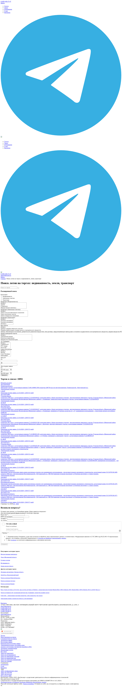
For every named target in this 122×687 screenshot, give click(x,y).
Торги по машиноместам (8, 658)
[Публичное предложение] (16, 338)
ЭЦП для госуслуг (6, 674)
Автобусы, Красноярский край (10, 575)
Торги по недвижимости (8, 655)
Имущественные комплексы (9, 554)
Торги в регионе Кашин (7, 584)
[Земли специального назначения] (14, 316)
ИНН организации (6, 516)
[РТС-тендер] (5, 346)
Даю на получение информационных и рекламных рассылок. (29, 540)
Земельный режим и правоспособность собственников (17, 598)
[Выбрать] (13, 303)
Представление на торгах (8, 637)
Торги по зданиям (6, 661)
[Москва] (6, 352)
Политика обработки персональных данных (32, 682)
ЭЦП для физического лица (9, 671)
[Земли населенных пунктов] (14, 314)
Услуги (6, 6)
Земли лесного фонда (7, 566)
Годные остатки (5, 560)
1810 (17, 504)
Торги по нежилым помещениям (11, 659)
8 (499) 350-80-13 (6, 611)
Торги (6, 7)
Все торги (4, 651)
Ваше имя (4, 515)
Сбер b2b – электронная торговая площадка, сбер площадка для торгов (21, 595)
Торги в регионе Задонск (8, 581)
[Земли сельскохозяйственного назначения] (14, 313)
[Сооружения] (13, 306)
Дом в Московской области (9, 557)
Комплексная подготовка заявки (10, 643)
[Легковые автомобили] (7, 321)
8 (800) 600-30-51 (6, 609)
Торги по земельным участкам (10, 656)
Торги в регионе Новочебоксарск (10, 578)
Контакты (7, 12)
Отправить (4, 544)
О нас (6, 11)
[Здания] (13, 305)
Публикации (8, 9)
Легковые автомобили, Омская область (12, 572)
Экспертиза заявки (6, 640)
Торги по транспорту (7, 653)
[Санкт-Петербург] (6, 354)
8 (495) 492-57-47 (6, 1)
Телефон (4, 518)
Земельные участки (9, 298)
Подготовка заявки (6, 642)
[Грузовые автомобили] (7, 322)
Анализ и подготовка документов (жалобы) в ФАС (16, 647)
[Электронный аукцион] (16, 336)
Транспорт (6, 300)
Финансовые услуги (7, 650)
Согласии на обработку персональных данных (52, 538)
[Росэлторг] (5, 347)
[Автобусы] (7, 324)
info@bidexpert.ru (6, 275)
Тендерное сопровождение (9, 648)
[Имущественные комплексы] (13, 308)
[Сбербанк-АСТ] (5, 344)
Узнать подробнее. (28, 684)
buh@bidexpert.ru (6, 614)
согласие (13, 540)
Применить (4, 375)
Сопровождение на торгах (9, 639)
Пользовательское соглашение (10, 682)
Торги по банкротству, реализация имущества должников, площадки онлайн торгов (25, 592)
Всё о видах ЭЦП (6, 676)
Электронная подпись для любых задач (13, 645)
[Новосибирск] (6, 355)
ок (1, 685)
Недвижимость (7, 296)
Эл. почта (4, 520)
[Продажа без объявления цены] (16, 339)
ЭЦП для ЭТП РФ (6, 672)
